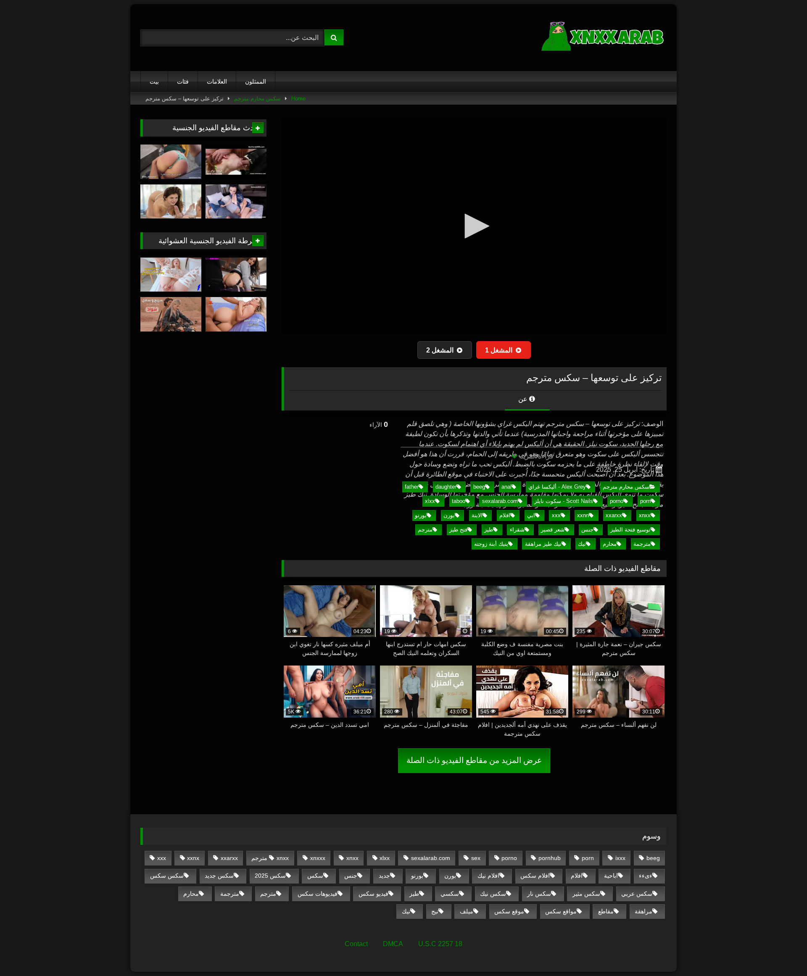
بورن (449, 515)
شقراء (517, 529)
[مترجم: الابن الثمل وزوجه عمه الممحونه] (236, 201)
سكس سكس (167, 875)
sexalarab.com (500, 501)
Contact (356, 943)
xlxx (430, 501)
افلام (504, 515)
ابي (531, 515)
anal (506, 487)
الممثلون (255, 81)
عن (523, 399)
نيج (434, 911)
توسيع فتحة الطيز (630, 529)
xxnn (583, 515)
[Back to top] (781, 951)
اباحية (611, 875)
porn (645, 501)
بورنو (421, 515)
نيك (582, 544)
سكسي (449, 893)
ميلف (466, 911)
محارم (610, 544)
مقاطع (606, 911)
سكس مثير (586, 893)
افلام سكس (535, 875)
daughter (445, 487)
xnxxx (317, 858)
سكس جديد (219, 875)
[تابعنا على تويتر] (170, 201)
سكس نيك (493, 893)
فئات (183, 81)
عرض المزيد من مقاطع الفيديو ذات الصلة (474, 760)
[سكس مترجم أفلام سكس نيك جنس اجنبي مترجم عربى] (604, 37)
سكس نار (539, 893)
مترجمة (642, 544)
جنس (587, 529)
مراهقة (643, 911)
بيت (154, 81)
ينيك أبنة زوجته (491, 544)
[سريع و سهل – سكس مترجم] (170, 314)
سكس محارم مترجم (257, 98)
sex (475, 858)
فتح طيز (458, 529)
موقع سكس (509, 911)
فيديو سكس (373, 893)
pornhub (549, 858)
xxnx (193, 858)
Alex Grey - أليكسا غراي (557, 487)
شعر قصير (552, 529)
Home (298, 98)
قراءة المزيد (536, 456)
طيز (488, 529)
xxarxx (614, 515)
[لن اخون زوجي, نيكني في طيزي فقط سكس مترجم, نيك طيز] (236, 275)
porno (616, 501)
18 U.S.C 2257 (440, 943)
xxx (556, 515)
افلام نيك (488, 875)
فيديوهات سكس (318, 893)
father (412, 487)
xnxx (645, 515)
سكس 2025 (270, 875)
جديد (384, 875)
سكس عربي (636, 893)
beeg (479, 487)
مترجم (425, 529)
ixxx (620, 858)
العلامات (217, 81)
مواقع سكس (561, 911)
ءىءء (645, 875)
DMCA (393, 943)
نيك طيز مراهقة (543, 544)
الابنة (477, 515)
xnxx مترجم (270, 858)
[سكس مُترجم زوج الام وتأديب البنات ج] (170, 162)
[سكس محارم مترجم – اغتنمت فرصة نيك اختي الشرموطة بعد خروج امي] (236, 162)
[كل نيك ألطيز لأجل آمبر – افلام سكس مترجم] (236, 314)
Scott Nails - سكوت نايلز (563, 501)
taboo (458, 501)
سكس (315, 875)
